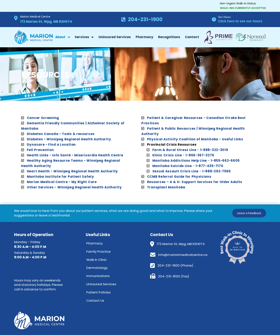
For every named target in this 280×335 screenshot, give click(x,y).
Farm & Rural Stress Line (174, 150)
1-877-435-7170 (209, 166)
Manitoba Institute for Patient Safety (60, 176)
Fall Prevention (40, 150)
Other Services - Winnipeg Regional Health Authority (74, 187)
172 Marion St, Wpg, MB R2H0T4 (46, 21)
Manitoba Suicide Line (172, 166)
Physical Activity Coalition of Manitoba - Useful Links (195, 139)
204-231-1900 (145, 19)
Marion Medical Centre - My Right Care (62, 182)
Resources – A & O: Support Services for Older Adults (194, 182)
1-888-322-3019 (214, 150)
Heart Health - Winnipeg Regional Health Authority (72, 171)
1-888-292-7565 (216, 171)
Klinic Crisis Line (167, 155)
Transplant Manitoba (166, 187)
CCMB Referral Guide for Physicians (179, 176)
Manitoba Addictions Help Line (179, 160)
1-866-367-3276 (200, 155)
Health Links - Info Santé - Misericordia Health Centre (75, 155)
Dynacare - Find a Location (51, 144)
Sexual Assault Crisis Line (175, 171)
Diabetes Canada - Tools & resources (61, 134)
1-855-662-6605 (225, 160)
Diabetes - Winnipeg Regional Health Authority (69, 139)
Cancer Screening (43, 118)
